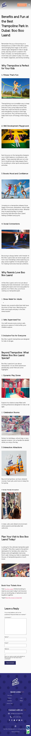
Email (6, 643)
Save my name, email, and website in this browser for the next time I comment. (15, 658)
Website (7, 649)
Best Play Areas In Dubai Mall (14, 597)
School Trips (10, 703)
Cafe (21, 698)
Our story (9, 695)
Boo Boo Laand (9, 589)
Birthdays (10, 700)
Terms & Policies (16, 731)
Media (21, 700)
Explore (10, 698)
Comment (8, 617)
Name (7, 637)
